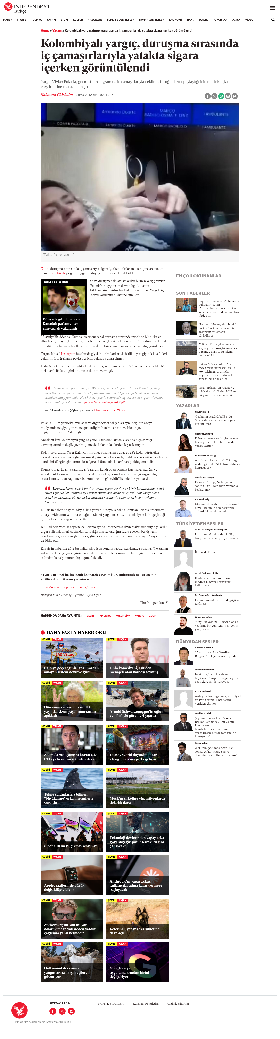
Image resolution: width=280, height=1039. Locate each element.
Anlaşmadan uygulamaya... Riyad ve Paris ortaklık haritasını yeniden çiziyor (218, 700)
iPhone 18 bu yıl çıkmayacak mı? (70, 846)
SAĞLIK (203, 20)
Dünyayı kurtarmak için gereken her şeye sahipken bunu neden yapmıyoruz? (217, 442)
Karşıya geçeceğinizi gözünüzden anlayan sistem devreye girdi (71, 670)
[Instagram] (71, 1011)
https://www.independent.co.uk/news (68, 587)
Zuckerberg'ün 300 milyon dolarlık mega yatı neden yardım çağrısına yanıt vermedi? (70, 929)
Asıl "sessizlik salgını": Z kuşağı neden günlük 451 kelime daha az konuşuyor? (217, 464)
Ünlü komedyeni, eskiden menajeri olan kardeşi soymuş (134, 670)
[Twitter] (62, 1011)
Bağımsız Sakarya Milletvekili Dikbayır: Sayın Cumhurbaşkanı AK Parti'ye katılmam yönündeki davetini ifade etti (219, 308)
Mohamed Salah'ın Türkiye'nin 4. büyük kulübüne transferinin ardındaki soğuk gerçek (217, 508)
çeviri (91, 616)
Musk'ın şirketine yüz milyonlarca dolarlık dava (137, 801)
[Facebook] (52, 1011)
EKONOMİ (175, 20)
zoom (153, 616)
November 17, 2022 (109, 410)
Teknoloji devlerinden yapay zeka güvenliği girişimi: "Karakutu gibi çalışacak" (137, 842)
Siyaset (22, 20)
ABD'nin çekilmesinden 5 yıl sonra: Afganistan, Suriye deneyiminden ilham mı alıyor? (216, 752)
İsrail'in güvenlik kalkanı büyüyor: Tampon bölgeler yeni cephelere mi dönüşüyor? (216, 678)
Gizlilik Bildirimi (178, 1003)
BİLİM (64, 20)
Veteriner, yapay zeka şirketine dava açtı (134, 931)
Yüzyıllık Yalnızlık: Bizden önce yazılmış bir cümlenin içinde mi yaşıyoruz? (216, 626)
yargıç (139, 616)
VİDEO (249, 20)
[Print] (235, 96)
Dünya (37, 20)
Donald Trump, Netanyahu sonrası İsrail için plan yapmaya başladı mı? (217, 486)
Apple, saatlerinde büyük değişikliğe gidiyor (64, 888)
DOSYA (235, 20)
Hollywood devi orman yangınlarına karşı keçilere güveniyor (65, 973)
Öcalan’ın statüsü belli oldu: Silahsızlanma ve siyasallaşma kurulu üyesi (215, 420)
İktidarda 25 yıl (205, 552)
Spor (190, 20)
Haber (7, 20)
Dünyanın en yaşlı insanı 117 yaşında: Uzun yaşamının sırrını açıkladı (70, 712)
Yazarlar (95, 20)
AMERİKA (105, 616)
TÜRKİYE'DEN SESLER (120, 20)
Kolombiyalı (56, 273)
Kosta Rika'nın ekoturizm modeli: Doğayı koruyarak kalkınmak (213, 582)
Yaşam (51, 20)
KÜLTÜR (78, 20)
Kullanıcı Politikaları (146, 1003)
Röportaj (220, 20)
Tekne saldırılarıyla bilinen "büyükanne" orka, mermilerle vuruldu (68, 799)
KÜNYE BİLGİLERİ (111, 1003)
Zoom (45, 269)
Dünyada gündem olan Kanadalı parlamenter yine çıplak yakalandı (61, 324)
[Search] (273, 20)
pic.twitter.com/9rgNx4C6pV (104, 402)
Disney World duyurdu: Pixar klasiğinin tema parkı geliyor (133, 757)
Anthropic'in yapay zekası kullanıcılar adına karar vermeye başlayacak (136, 886)
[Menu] (272, 8)
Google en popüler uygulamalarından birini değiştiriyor (129, 973)
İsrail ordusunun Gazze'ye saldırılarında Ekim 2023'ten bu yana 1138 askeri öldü (218, 391)
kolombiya (123, 616)
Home (45, 31)
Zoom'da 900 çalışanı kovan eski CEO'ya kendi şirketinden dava (70, 757)
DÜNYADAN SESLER (151, 20)
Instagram (68, 354)
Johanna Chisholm (57, 95)
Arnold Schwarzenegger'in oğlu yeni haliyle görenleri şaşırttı (135, 714)
